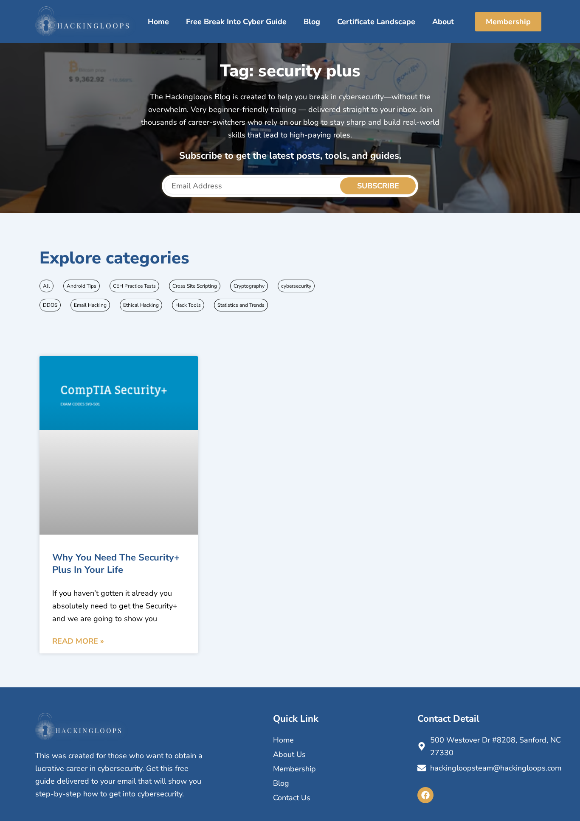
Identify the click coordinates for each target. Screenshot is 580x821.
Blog (312, 22)
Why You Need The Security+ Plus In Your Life (116, 563)
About (443, 22)
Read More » (78, 641)
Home (158, 22)
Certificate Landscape (376, 22)
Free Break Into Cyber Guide (236, 22)
